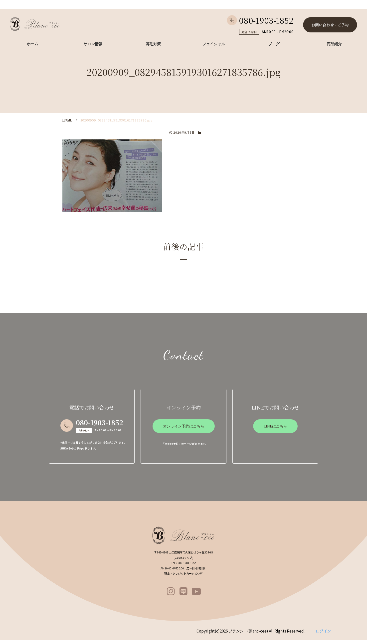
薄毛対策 (153, 44)
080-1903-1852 (266, 20)
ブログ (274, 44)
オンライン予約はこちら (183, 426)
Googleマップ (183, 557)
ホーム (32, 44)
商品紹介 (334, 44)
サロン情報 (93, 44)
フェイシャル (213, 44)
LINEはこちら (275, 426)
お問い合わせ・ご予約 (330, 24)
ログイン (323, 631)
